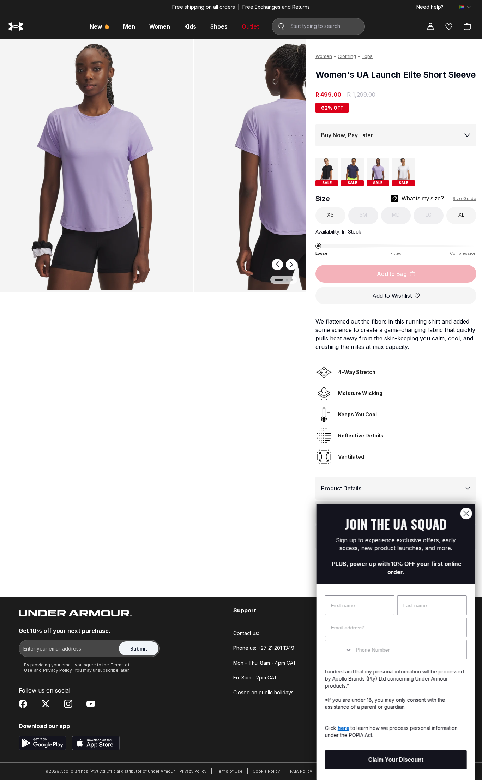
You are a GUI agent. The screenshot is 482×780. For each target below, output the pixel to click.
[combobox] (338, 649)
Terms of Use (229, 771)
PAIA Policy (301, 771)
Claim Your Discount (395, 760)
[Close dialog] (466, 513)
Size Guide (464, 198)
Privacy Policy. (58, 670)
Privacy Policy (193, 771)
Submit (138, 649)
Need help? (430, 7)
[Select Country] (465, 7)
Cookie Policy (266, 771)
